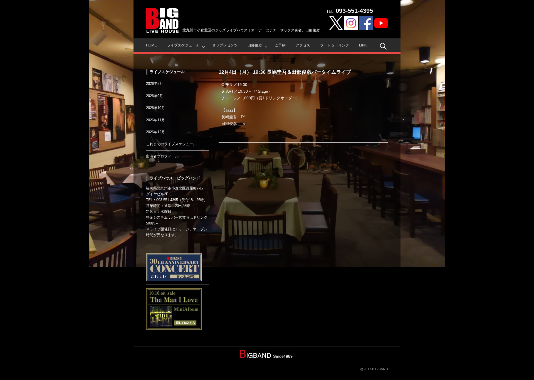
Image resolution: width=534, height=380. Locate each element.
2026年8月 (154, 84)
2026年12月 (155, 132)
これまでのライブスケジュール (171, 144)
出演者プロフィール (162, 156)
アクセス (303, 45)
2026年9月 (154, 96)
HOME (151, 45)
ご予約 (280, 45)
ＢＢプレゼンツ (225, 45)
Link (363, 45)
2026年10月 (155, 108)
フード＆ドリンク (334, 45)
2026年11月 (155, 120)
